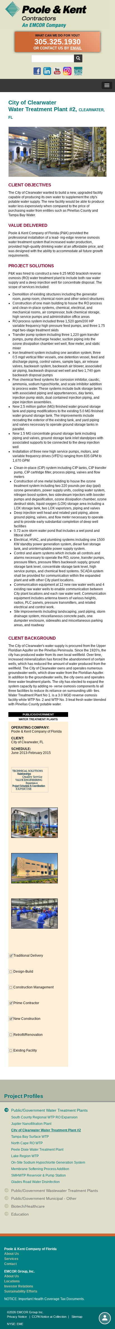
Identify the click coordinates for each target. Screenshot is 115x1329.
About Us (11, 1254)
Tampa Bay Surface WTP (30, 1137)
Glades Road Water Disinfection (35, 1182)
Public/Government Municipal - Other (43, 1198)
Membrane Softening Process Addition (40, 1169)
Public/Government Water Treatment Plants (49, 1110)
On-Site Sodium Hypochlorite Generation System (48, 1162)
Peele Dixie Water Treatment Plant (37, 1150)
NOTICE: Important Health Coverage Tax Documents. (44, 1299)
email (76, 48)
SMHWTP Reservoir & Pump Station (38, 1175)
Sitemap (76, 1316)
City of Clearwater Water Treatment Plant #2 (46, 1130)
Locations (12, 1281)
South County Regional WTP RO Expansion (44, 1117)
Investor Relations (18, 1286)
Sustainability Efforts (20, 1291)
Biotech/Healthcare (28, 1206)
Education (20, 1214)
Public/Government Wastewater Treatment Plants (54, 1190)
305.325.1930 (57, 42)
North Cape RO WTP (27, 1143)
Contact (10, 1264)
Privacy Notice (17, 1316)
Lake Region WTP (25, 1156)
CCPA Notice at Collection (49, 1316)
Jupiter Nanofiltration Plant (31, 1124)
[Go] (78, 58)
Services (11, 1259)
